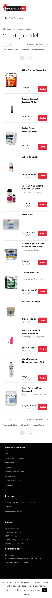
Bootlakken (9, 467)
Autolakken (9, 463)
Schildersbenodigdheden (15, 458)
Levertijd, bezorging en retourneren (20, 502)
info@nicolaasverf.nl (19, 539)
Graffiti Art (9, 485)
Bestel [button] (43, 89)
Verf (14, 29)
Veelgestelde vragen (13, 511)
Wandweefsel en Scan (14, 472)
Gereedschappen (12, 481)
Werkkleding (10, 476)
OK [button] (44, 590)
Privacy (26, 594)
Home (8, 29)
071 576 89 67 (19, 543)
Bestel (43, 175)
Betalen (8, 507)
